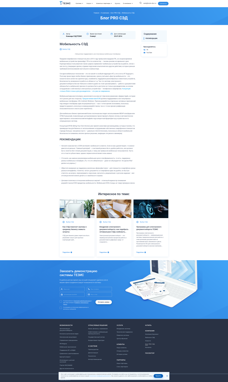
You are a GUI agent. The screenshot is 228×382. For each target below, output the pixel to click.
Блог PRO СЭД (115, 13)
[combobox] (72, 294)
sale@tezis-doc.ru (149, 3)
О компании (105, 13)
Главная (96, 13)
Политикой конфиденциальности (82, 301)
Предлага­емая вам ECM (91, 98)
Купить (117, 3)
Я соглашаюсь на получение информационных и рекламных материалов (76, 308)
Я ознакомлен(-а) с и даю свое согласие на (77, 302)
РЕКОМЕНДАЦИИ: (152, 38)
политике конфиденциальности (100, 376)
